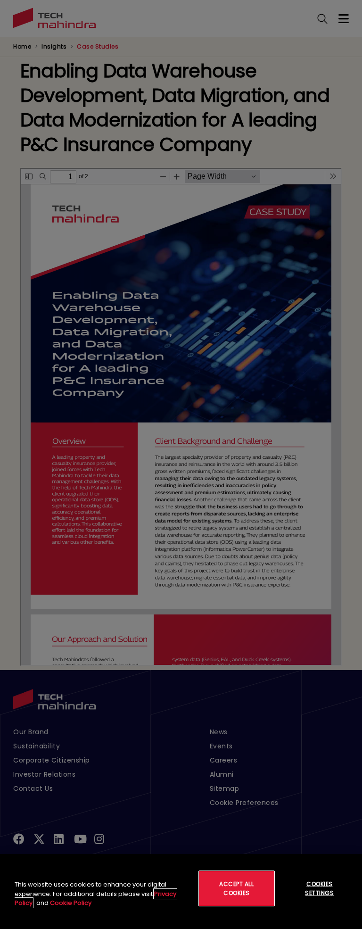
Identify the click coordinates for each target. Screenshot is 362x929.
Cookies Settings (319, 888)
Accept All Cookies (236, 888)
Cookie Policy (70, 902)
